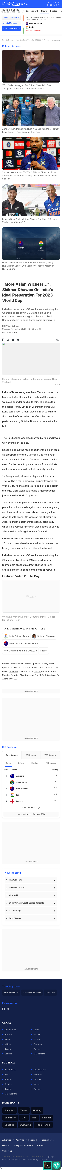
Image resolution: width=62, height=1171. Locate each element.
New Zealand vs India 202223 (28, 40)
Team (8, 763)
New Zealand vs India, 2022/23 (20, 650)
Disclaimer (46, 1140)
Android (6, 679)
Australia (20, 776)
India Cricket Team (19, 636)
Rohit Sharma (15, 918)
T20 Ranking (50, 755)
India (18, 795)
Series (36, 1029)
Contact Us (7, 1151)
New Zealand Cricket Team (23, 643)
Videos (8, 1044)
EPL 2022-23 (40, 1069)
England (19, 801)
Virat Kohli (13, 895)
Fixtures (8, 1034)
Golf (24, 1117)
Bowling (35, 763)
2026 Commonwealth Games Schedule (26, 903)
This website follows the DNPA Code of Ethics (23, 1156)
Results (37, 1034)
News (44, 11)
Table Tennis (43, 1125)
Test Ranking (12, 755)
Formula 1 (10, 1110)
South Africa (21, 782)
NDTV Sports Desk (10, 326)
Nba (34, 1117)
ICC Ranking (39, 1053)
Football (28, 663)
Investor (6, 1145)
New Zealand (22, 788)
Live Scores (10, 1029)
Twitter (37, 671)
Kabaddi (46, 1117)
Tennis (24, 1110)
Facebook (13, 671)
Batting (21, 763)
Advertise (6, 1140)
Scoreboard (32, 11)
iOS (14, 679)
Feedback (32, 1140)
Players (37, 1049)
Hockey (37, 1110)
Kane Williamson (11, 411)
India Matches (11, 23)
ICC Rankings (15, 910)
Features (38, 1044)
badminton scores (19, 667)
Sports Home (7, 40)
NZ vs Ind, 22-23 (11, 11)
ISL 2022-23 (10, 1069)
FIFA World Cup (16, 880)
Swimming (25, 1125)
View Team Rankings (31, 807)
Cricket (43, 650)
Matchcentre (11, 1094)
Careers (41, 1145)
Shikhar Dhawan (30, 421)
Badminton (10, 1117)
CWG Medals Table (17, 887)
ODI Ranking (31, 755)
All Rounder (51, 763)
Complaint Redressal (23, 1145)
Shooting (9, 1125)
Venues (8, 1053)
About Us (20, 1140)
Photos (53, 11)
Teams (8, 1049)
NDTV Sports (48, 667)
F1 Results (34, 667)
